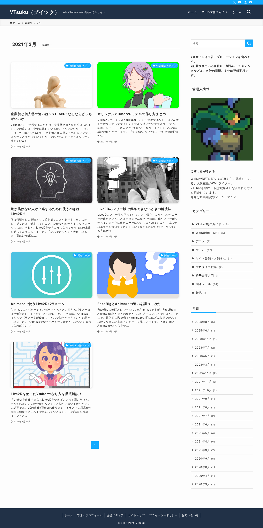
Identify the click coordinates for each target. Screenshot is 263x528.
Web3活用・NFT (210, 233)
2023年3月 (205, 364)
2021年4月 (205, 441)
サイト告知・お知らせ (214, 258)
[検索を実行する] (249, 43)
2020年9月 (205, 458)
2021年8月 (205, 407)
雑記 (202, 292)
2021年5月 (205, 433)
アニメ (203, 241)
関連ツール (207, 284)
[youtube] (239, 2)
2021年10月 (206, 390)
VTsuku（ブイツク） (35, 11)
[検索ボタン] (248, 12)
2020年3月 (205, 484)
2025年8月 (205, 322)
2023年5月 (205, 356)
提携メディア (115, 515)
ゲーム (204, 250)
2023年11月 (206, 339)
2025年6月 (205, 330)
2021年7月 (205, 416)
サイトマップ (136, 515)
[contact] (250, 2)
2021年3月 (205, 450)
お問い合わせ (190, 515)
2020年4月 (205, 476)
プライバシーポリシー (163, 515)
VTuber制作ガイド (212, 224)
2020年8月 (206, 467)
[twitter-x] (234, 2)
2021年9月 (205, 398)
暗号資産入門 (208, 275)
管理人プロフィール (90, 515)
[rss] (245, 2)
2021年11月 (206, 381)
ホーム (68, 515)
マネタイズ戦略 (209, 267)
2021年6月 (205, 424)
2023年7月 (205, 347)
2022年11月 (206, 373)
